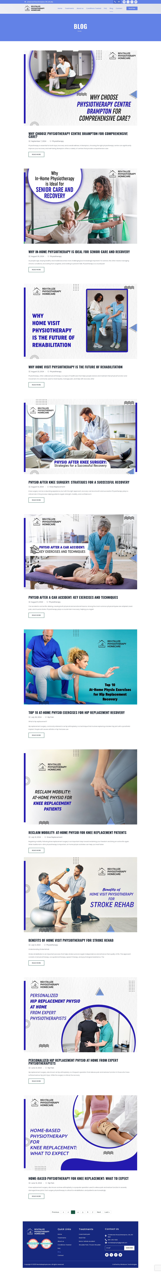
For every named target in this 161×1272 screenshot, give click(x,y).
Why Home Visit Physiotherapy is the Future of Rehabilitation (76, 366)
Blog (111, 8)
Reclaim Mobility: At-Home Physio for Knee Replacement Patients (77, 832)
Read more (36, 154)
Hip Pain (51, 717)
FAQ (105, 8)
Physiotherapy (58, 141)
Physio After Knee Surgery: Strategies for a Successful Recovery (79, 482)
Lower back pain (84, 1234)
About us (80, 8)
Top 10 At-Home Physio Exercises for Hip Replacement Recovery (77, 712)
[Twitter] (128, 1)
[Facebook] (124, 1)
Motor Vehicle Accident (87, 1241)
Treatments (69, 8)
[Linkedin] (135, 1)
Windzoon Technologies (128, 1264)
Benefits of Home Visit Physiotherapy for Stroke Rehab (71, 940)
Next (99, 1212)
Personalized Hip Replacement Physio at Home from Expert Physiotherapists (73, 1062)
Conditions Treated (93, 8)
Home (60, 8)
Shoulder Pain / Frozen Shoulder (90, 1245)
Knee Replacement (57, 487)
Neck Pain (82, 1238)
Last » (107, 1212)
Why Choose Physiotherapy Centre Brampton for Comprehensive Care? (78, 135)
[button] (132, 8)
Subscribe (129, 1248)
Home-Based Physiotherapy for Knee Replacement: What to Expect (79, 1178)
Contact (119, 8)
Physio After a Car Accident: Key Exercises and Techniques (73, 597)
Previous (55, 1212)
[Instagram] (131, 1)
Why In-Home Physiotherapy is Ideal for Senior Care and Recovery (79, 251)
